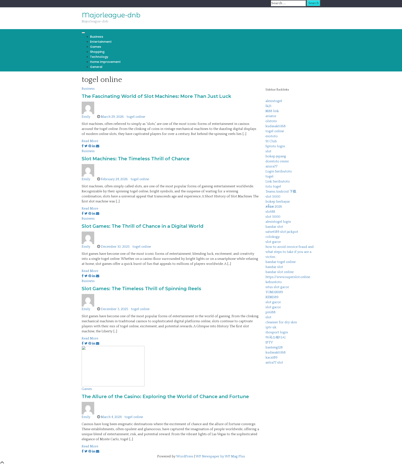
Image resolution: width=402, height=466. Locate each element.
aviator (270, 116)
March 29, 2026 (112, 117)
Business (96, 37)
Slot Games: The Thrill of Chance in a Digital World (143, 226)
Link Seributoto (277, 181)
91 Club (271, 141)
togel (269, 176)
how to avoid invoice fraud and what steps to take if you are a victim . (289, 252)
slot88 (270, 212)
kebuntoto (273, 282)
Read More (90, 141)
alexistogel (273, 101)
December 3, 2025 (114, 309)
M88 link (272, 111)
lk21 (268, 106)
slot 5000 (272, 196)
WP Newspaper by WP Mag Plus (220, 456)
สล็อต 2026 (273, 206)
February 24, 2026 (114, 179)
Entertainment (101, 42)
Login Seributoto (278, 171)
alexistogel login (278, 222)
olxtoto (271, 121)
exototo (271, 136)
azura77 (271, 166)
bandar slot (274, 227)
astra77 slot (274, 362)
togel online (136, 117)
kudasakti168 (275, 126)
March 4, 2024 (111, 417)
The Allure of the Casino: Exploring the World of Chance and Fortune (165, 396)
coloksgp (272, 237)
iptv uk (270, 327)
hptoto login (275, 146)
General (96, 67)
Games (95, 47)
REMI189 (271, 297)
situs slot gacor (277, 287)
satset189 (272, 232)
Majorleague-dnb (111, 15)
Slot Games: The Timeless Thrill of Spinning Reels (141, 288)
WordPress (184, 456)
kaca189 (271, 357)
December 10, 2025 (115, 247)
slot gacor (273, 242)
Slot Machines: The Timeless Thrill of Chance (135, 159)
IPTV (269, 342)
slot (268, 151)
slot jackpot (289, 232)
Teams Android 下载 (280, 191)
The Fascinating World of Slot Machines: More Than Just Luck (156, 96)
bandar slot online (279, 272)
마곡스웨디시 (275, 337)
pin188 (270, 312)
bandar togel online (280, 262)
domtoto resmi (277, 161)
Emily (86, 117)
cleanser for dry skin (281, 322)
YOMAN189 (274, 292)
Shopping (97, 52)
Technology (99, 57)
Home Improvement (105, 62)
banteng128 (274, 347)
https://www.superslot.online (287, 277)
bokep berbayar (277, 201)
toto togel (273, 186)
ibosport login (276, 332)
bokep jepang (275, 156)
